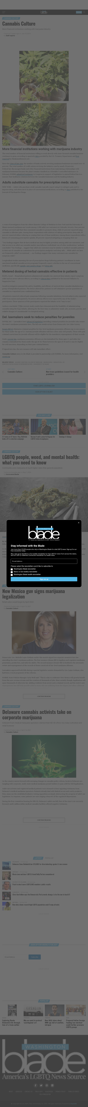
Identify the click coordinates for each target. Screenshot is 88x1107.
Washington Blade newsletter (25, 569)
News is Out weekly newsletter (25, 572)
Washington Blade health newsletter (27, 574)
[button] (44, 570)
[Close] (79, 523)
